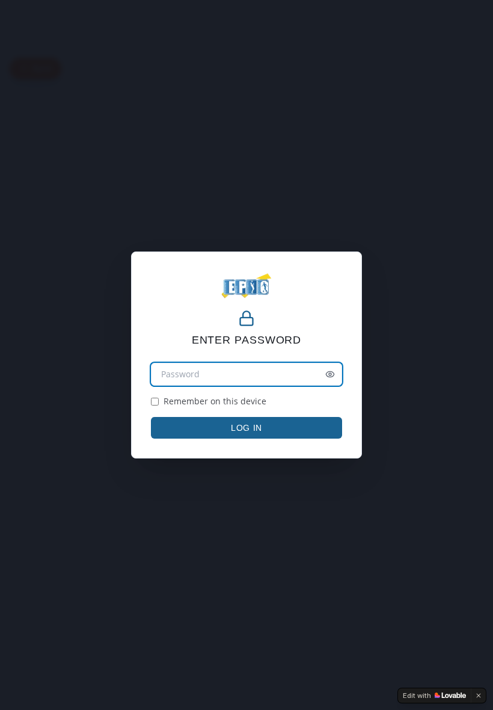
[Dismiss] (478, 695)
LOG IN (246, 428)
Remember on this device (215, 401)
